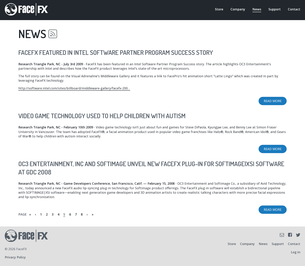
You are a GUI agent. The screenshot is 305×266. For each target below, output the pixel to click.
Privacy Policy (15, 257)
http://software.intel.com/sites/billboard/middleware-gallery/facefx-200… (74, 88)
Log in (295, 252)
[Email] (282, 235)
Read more (275, 102)
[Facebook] (290, 235)
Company (238, 9)
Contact (294, 9)
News (256, 9)
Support (274, 9)
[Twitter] (298, 235)
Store (219, 9)
